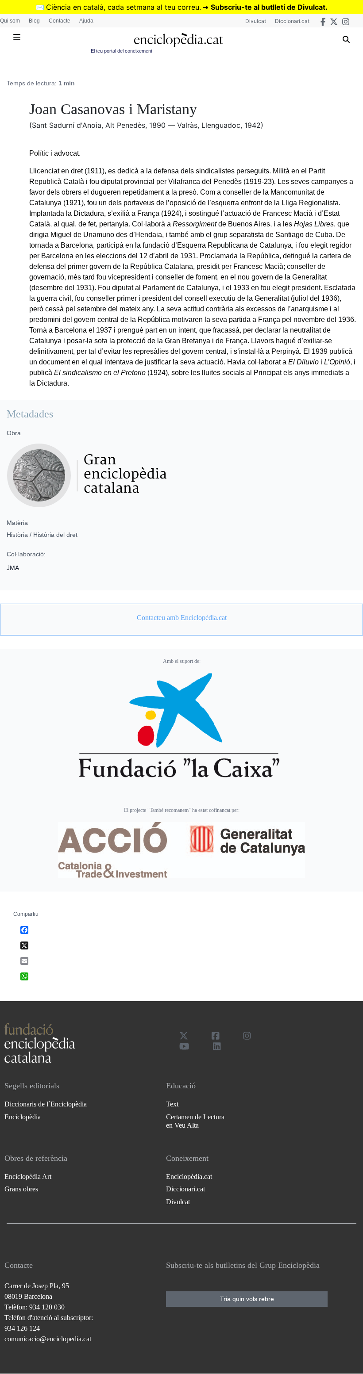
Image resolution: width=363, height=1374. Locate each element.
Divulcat (255, 21)
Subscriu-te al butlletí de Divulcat (268, 7)
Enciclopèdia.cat (189, 1176)
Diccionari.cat (292, 21)
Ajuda (86, 21)
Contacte (59, 21)
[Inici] (178, 40)
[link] (181, 618)
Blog (34, 21)
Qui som (10, 21)
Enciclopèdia (22, 1117)
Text (172, 1104)
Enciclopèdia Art (27, 1176)
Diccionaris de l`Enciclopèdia (45, 1104)
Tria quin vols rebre (247, 1298)
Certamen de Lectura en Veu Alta (195, 1121)
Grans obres (21, 1189)
